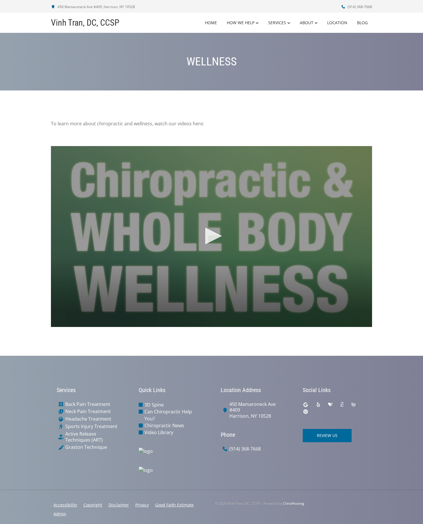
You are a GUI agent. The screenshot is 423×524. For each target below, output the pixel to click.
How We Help (240, 22)
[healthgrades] (330, 404)
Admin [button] (60, 514)
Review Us (327, 435)
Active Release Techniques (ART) (84, 437)
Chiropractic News (164, 425)
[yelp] (318, 404)
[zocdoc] (342, 404)
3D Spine (154, 405)
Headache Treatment (88, 419)
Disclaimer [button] (118, 505)
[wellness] (353, 404)
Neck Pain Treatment (88, 411)
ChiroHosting (293, 503)
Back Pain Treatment (87, 404)
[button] (211, 236)
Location (337, 22)
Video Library (158, 432)
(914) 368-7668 (359, 6)
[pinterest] (305, 411)
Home (211, 22)
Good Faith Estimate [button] (174, 505)
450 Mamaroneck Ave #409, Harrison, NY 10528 (96, 6)
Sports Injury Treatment (91, 426)
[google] (305, 404)
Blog (362, 22)
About (306, 22)
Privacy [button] (142, 505)
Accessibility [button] (65, 505)
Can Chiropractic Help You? (168, 415)
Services (277, 22)
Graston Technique (86, 447)
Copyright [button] (92, 505)
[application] (211, 236)
